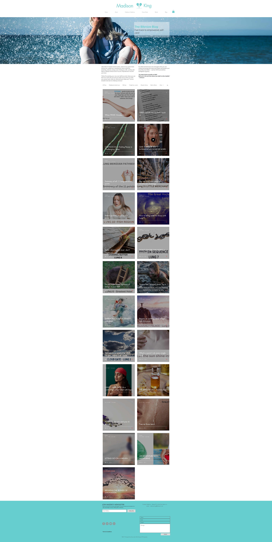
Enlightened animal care (114, 85)
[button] (173, 11)
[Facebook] (103, 523)
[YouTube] (110, 523)
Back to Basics (154, 85)
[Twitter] (107, 523)
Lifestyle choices (144, 85)
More (161, 85)
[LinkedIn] (114, 523)
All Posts (104, 85)
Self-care (124, 85)
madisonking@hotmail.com (156, 506)
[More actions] (132, 92)
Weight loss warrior (133, 85)
